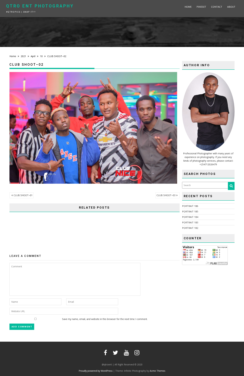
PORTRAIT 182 (190, 227)
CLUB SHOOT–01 (23, 195)
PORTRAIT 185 (190, 211)
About (231, 6)
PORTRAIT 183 (190, 222)
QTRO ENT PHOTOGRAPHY (40, 6)
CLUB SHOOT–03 (166, 195)
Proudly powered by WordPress (96, 370)
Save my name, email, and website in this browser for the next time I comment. (105, 319)
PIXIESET (201, 6)
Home (188, 6)
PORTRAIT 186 (190, 206)
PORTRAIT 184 (190, 217)
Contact (216, 6)
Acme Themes (157, 370)
